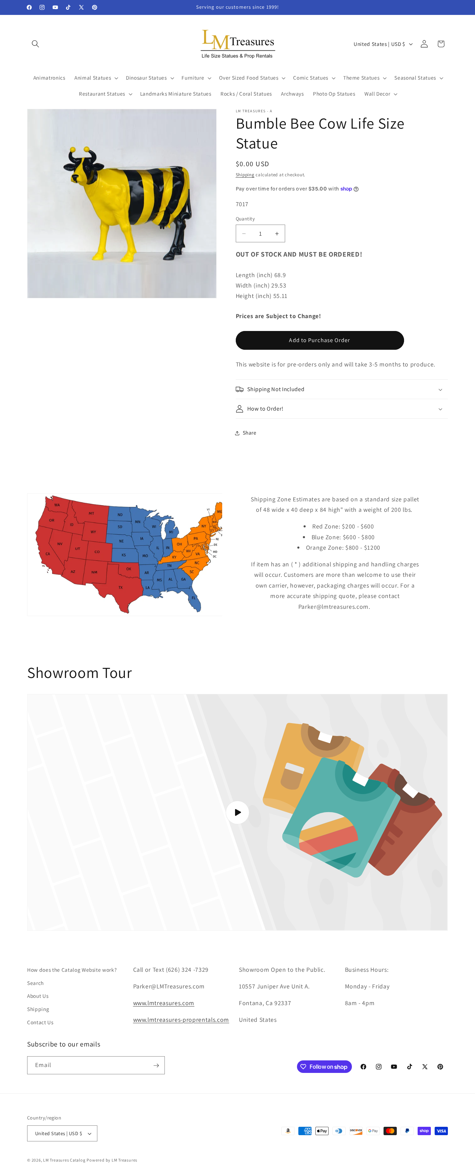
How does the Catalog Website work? (71, 969)
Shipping (245, 175)
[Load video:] (237, 812)
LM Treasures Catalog (64, 1160)
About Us (37, 995)
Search (35, 982)
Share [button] (250, 432)
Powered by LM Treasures (112, 1160)
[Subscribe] (156, 1066)
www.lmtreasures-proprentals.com (181, 1019)
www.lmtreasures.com (164, 1003)
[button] (35, 43)
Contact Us (40, 1021)
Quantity (245, 218)
